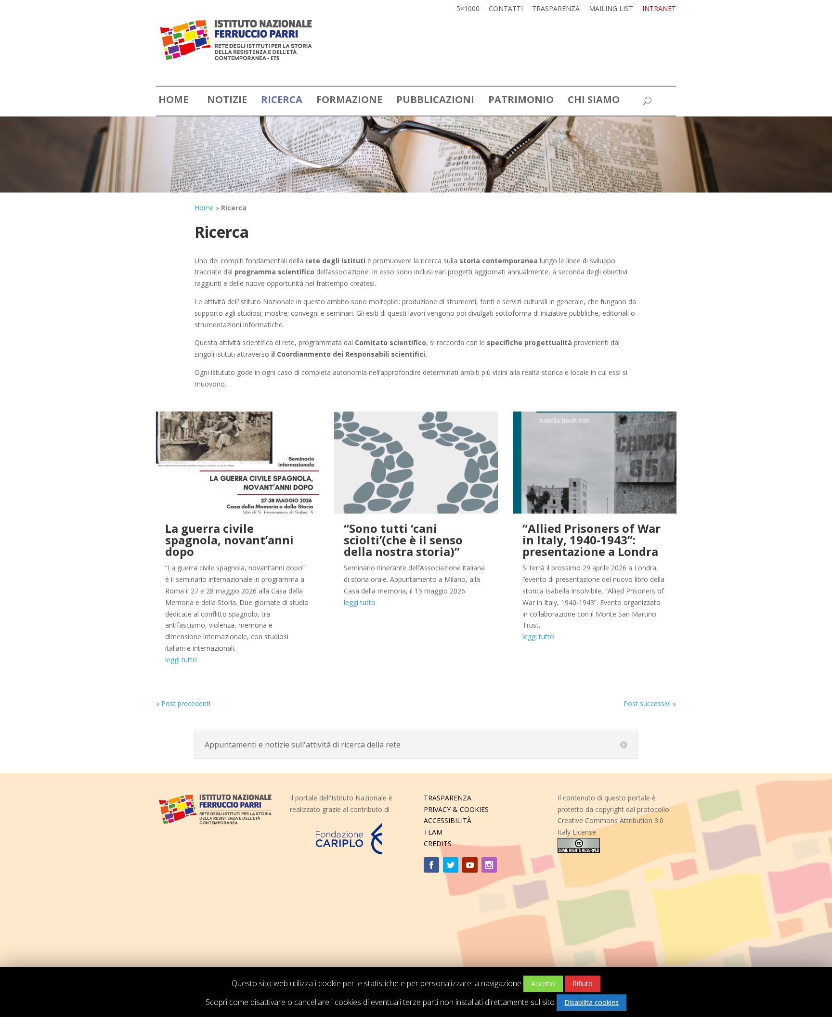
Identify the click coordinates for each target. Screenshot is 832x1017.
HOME (173, 101)
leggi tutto (181, 659)
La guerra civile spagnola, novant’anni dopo (229, 539)
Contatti (506, 9)
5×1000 (468, 9)
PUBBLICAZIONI (435, 101)
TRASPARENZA (447, 797)
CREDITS (438, 843)
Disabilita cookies (591, 1002)
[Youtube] (470, 865)
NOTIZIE (227, 101)
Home (204, 207)
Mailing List (611, 9)
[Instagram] (489, 865)
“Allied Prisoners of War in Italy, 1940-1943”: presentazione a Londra (591, 539)
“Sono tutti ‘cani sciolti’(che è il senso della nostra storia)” (403, 539)
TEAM (433, 832)
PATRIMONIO (521, 101)
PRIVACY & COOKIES (456, 809)
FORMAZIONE (349, 101)
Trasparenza (556, 9)
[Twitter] (450, 865)
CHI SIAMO (594, 101)
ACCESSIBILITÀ (447, 820)
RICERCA (281, 101)
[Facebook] (431, 865)
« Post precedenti (183, 703)
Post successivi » (650, 703)
